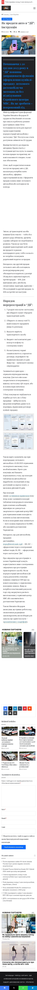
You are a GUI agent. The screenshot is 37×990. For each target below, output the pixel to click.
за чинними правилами (19, 496)
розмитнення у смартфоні (15, 622)
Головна (6, 14)
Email (4, 818)
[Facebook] (5, 708)
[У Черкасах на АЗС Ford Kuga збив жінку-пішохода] (10, 756)
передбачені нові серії (13, 544)
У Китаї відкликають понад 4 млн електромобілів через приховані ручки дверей (16, 877)
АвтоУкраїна (14, 14)
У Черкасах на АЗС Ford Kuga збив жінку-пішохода (10, 765)
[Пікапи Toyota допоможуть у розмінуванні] (27, 756)
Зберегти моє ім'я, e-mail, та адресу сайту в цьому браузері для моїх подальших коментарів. (18, 839)
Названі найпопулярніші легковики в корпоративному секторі (7, 742)
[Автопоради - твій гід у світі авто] (6, 8)
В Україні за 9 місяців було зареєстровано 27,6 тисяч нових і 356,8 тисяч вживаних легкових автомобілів (27, 742)
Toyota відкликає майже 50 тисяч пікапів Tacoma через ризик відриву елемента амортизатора (17, 864)
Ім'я (4, 809)
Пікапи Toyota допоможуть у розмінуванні (24, 765)
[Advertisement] (18, 209)
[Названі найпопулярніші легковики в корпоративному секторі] (10, 731)
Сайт (3, 827)
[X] (10, 708)
